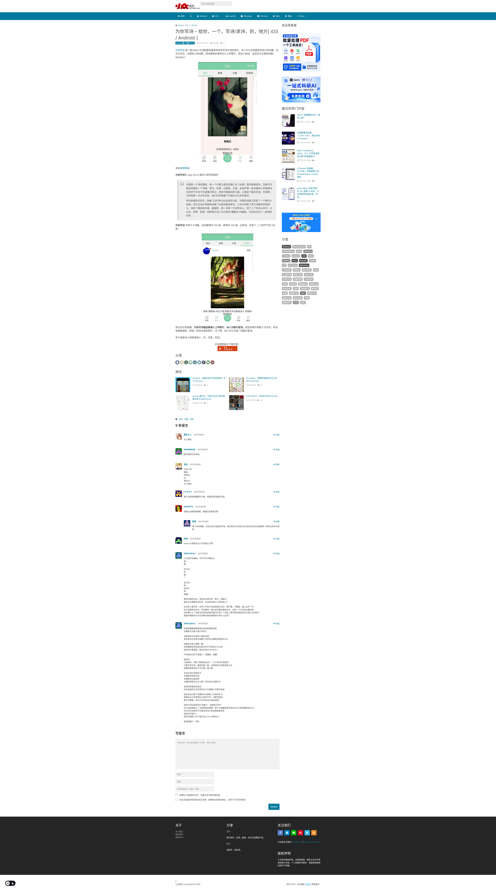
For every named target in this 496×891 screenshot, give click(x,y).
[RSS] (313, 832)
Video (312, 260)
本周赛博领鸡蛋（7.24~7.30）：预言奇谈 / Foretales (308, 135)
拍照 (285, 284)
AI (191, 16)
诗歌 (186, 419)
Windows (247, 16)
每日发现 (287, 288)
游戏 (296, 288)
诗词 (192, 419)
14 (261, 400)
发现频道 (184, 168)
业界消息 (287, 270)
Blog (299, 251)
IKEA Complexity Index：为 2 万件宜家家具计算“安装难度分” (308, 153)
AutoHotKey (288, 251)
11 (261, 385)
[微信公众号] (293, 832)
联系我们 (179, 834)
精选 (289, 16)
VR (284, 265)
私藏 (285, 293)
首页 (182, 16)
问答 (296, 302)
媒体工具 (298, 274)
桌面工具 (314, 284)
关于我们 (179, 831)
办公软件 (307, 270)
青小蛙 (215, 43)
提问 (228, 844)
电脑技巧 (305, 288)
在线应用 (287, 274)
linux (295, 260)
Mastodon (297, 842)
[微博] (300, 832)
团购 (316, 270)
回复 (277, 435)
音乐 (303, 302)
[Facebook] (280, 832)
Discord (316, 842)
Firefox (286, 256)
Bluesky (307, 842)
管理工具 (294, 293)
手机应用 (309, 279)
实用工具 (287, 279)
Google (296, 256)
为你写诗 (180, 50)
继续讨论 (179, 837)
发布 (228, 831)
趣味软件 (287, 302)
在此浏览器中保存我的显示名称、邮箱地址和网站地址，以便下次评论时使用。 (213, 800)
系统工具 (312, 293)
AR (309, 246)
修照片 (297, 270)
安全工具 (309, 274)
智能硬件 (303, 284)
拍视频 (293, 284)
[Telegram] (287, 832)
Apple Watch (299, 246)
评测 (307, 298)
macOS (231, 16)
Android (203, 16)
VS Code (293, 265)
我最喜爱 (298, 279)
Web (277, 16)
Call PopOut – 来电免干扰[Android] (261, 396)
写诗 (181, 419)
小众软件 (179, 884)
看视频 (315, 288)
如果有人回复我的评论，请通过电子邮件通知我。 (200, 795)
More (301, 16)
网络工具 (287, 298)
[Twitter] (307, 832)
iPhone (191, 43)
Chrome (264, 16)
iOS (216, 16)
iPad (311, 256)
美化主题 (298, 298)
